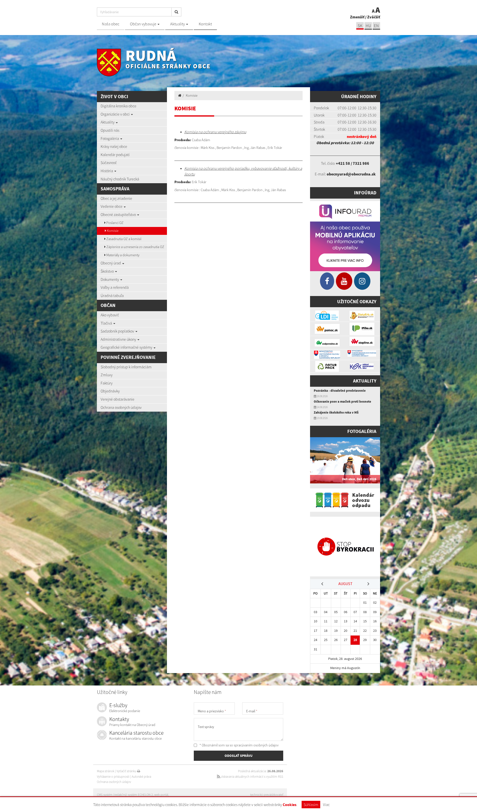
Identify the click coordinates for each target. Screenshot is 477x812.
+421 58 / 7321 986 (352, 163)
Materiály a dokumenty (122, 255)
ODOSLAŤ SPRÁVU (238, 755)
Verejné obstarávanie (117, 399)
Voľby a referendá (115, 287)
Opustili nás (110, 130)
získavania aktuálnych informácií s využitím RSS (251, 776)
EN (376, 25)
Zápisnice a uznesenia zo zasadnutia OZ (135, 247)
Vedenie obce (112, 206)
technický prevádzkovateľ (266, 795)
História (107, 170)
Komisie (112, 230)
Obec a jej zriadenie (116, 198)
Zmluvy (107, 374)
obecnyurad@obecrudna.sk (351, 173)
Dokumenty (110, 279)
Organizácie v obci (115, 114)
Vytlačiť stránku (127, 771)
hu (368, 25)
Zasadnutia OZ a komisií (123, 239)
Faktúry (107, 383)
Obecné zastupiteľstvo (119, 214)
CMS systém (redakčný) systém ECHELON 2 (125, 795)
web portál (161, 795)
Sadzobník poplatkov (118, 331)
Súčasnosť (109, 162)
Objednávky (110, 390)
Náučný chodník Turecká (120, 178)
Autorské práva (141, 776)
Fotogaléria (110, 138)
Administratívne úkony (119, 339)
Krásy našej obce (114, 146)
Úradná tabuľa (112, 295)
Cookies (289, 804)
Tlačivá (107, 323)
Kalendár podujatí (115, 154)
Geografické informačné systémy (127, 347)
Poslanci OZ (114, 222)
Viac (326, 804)
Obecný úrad (111, 262)
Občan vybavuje (143, 24)
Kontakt (205, 24)
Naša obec (110, 24)
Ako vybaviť (110, 314)
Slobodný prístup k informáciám (126, 366)
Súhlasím (311, 804)
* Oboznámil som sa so (238, 745)
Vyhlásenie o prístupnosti (113, 776)
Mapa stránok (105, 771)
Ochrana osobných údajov (121, 407)
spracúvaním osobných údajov (256, 745)
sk (360, 25)
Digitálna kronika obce (118, 105)
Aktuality (178, 24)
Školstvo (108, 271)
